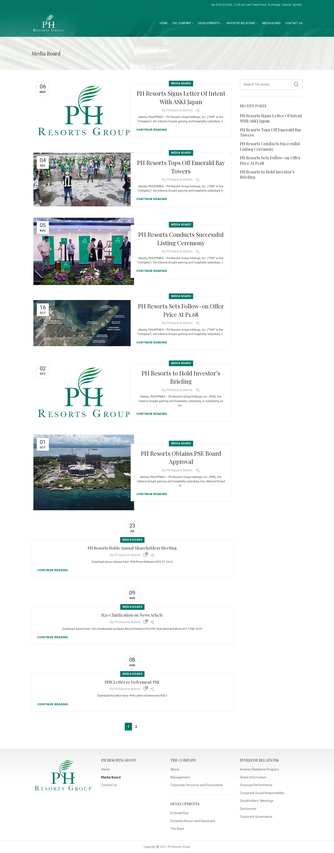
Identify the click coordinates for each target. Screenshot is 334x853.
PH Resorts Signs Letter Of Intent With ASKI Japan (181, 97)
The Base (177, 828)
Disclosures (248, 808)
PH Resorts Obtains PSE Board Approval (181, 457)
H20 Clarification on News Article (132, 615)
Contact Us (109, 785)
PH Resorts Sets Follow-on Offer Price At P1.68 (181, 310)
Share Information (253, 777)
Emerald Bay (179, 813)
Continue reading (151, 129)
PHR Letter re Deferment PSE (132, 682)
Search (296, 84)
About (174, 769)
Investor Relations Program (259, 769)
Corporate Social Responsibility (262, 793)
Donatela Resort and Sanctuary (192, 821)
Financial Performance (256, 785)
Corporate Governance (256, 816)
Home (105, 769)
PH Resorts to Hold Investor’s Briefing (181, 377)
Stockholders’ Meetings (257, 801)
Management (180, 777)
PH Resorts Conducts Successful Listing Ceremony (181, 238)
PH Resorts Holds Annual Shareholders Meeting (132, 548)
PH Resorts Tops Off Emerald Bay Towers (181, 167)
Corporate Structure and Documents (196, 785)
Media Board (181, 83)
